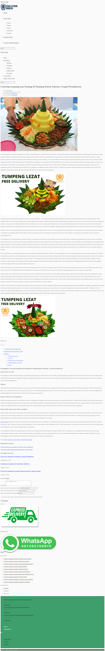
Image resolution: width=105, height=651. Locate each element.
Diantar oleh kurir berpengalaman (16, 360)
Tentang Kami (7, 75)
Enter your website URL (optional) (9, 493)
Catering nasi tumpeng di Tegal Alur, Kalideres (15, 464)
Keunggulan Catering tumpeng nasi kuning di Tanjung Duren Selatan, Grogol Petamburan (13, 351)
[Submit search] (15, 82)
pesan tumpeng (17, 439)
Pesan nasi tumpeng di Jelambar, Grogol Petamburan (17, 456)
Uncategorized (13, 93)
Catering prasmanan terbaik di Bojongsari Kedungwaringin (19, 574)
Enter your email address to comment (10, 490)
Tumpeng (9, 68)
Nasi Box (9, 63)
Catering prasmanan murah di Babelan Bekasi (15, 566)
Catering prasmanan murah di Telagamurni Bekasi (16, 561)
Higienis (10, 358)
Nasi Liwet (9, 73)
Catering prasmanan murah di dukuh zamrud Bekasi (17, 571)
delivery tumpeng (8, 439)
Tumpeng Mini (10, 70)
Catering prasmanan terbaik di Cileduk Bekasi (15, 577)
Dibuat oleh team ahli (13, 356)
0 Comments (14, 95)
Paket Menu (7, 60)
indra (10, 90)
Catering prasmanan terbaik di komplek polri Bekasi (17, 582)
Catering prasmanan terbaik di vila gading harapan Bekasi (18, 579)
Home (5, 57)
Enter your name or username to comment (11, 488)
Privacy (6, 626)
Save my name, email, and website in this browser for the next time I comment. (22, 497)
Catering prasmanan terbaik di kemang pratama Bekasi (17, 559)
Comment (3, 485)
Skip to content (4, 2)
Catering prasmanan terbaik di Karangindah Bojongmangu (18, 564)
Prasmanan (9, 65)
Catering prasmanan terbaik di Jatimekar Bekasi (16, 569)
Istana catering (4, 421)
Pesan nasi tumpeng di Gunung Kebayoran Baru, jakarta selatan (21, 471)
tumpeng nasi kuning (26, 439)
